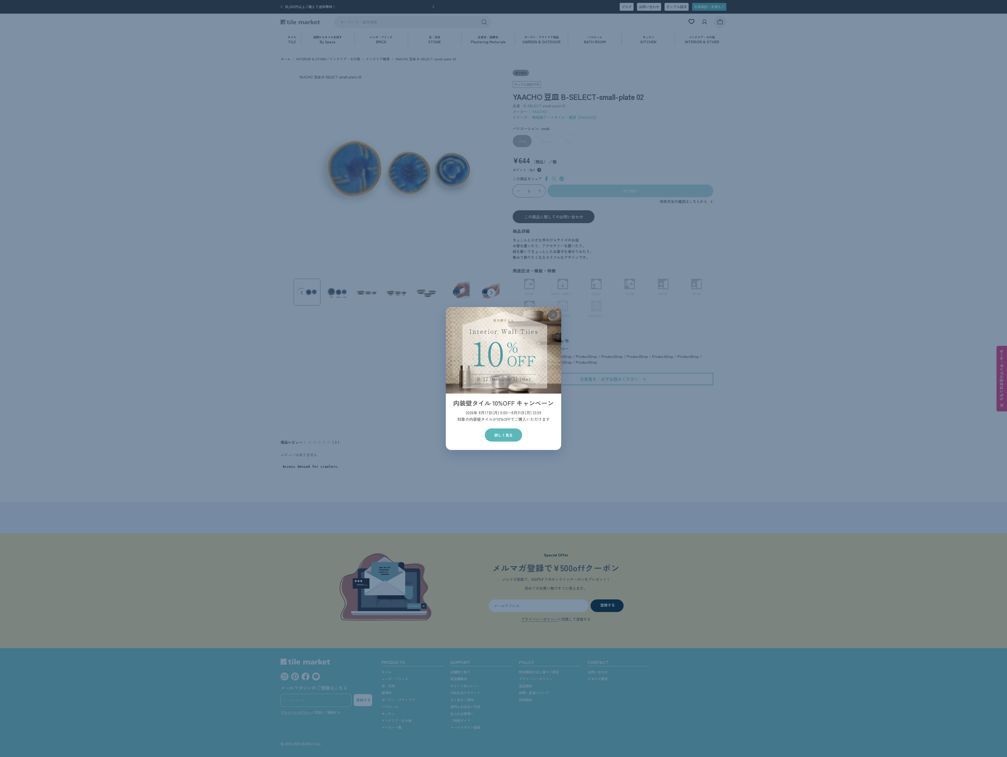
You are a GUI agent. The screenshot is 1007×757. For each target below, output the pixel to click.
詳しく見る (503, 435)
